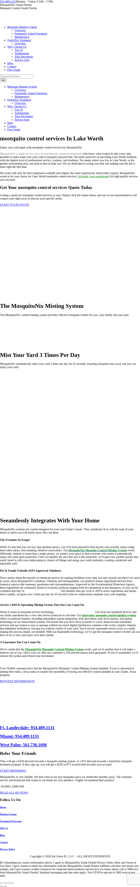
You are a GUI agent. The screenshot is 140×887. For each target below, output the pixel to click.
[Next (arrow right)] (5, 886)
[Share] (5, 883)
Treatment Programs (11, 821)
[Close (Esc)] (1, 883)
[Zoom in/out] (12, 883)
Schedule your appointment (93, 176)
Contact (4, 842)
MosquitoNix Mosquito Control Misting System (54, 649)
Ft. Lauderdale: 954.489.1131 (27, 727)
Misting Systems (8, 814)
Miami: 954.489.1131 (19, 736)
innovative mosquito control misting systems (109, 615)
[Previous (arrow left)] (1, 886)
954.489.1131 (8, 1)
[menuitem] (22, 27)
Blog (2, 835)
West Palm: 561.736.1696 (23, 744)
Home (3, 807)
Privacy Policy (7, 849)
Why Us (4, 828)
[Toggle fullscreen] (8, 883)
